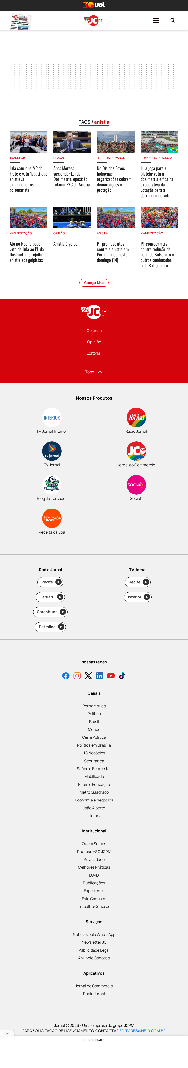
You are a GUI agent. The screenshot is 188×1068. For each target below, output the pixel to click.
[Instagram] (77, 676)
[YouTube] (111, 676)
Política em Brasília (94, 745)
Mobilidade (94, 776)
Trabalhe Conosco (94, 906)
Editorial (94, 353)
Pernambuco (94, 706)
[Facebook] (66, 676)
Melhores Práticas (94, 867)
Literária (94, 815)
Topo (89, 372)
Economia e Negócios (94, 800)
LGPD (94, 875)
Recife (50, 582)
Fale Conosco (94, 898)
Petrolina (50, 626)
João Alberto (94, 808)
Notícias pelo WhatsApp (94, 934)
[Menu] (156, 20)
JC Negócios (94, 753)
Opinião (94, 341)
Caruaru (50, 596)
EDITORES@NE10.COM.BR (142, 1030)
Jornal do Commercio (94, 986)
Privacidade (94, 859)
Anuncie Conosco (94, 958)
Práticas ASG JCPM (94, 851)
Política (94, 713)
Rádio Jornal (94, 993)
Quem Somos (94, 843)
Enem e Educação (94, 784)
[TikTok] (122, 676)
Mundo (94, 729)
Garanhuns (50, 611)
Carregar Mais (94, 283)
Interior (138, 596)
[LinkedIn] (99, 676)
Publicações (94, 883)
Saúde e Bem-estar (94, 768)
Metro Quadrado (94, 792)
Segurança (94, 760)
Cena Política (94, 737)
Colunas (94, 330)
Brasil (94, 721)
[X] (88, 676)
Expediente (94, 890)
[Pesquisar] (172, 20)
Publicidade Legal (94, 950)
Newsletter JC (94, 942)
